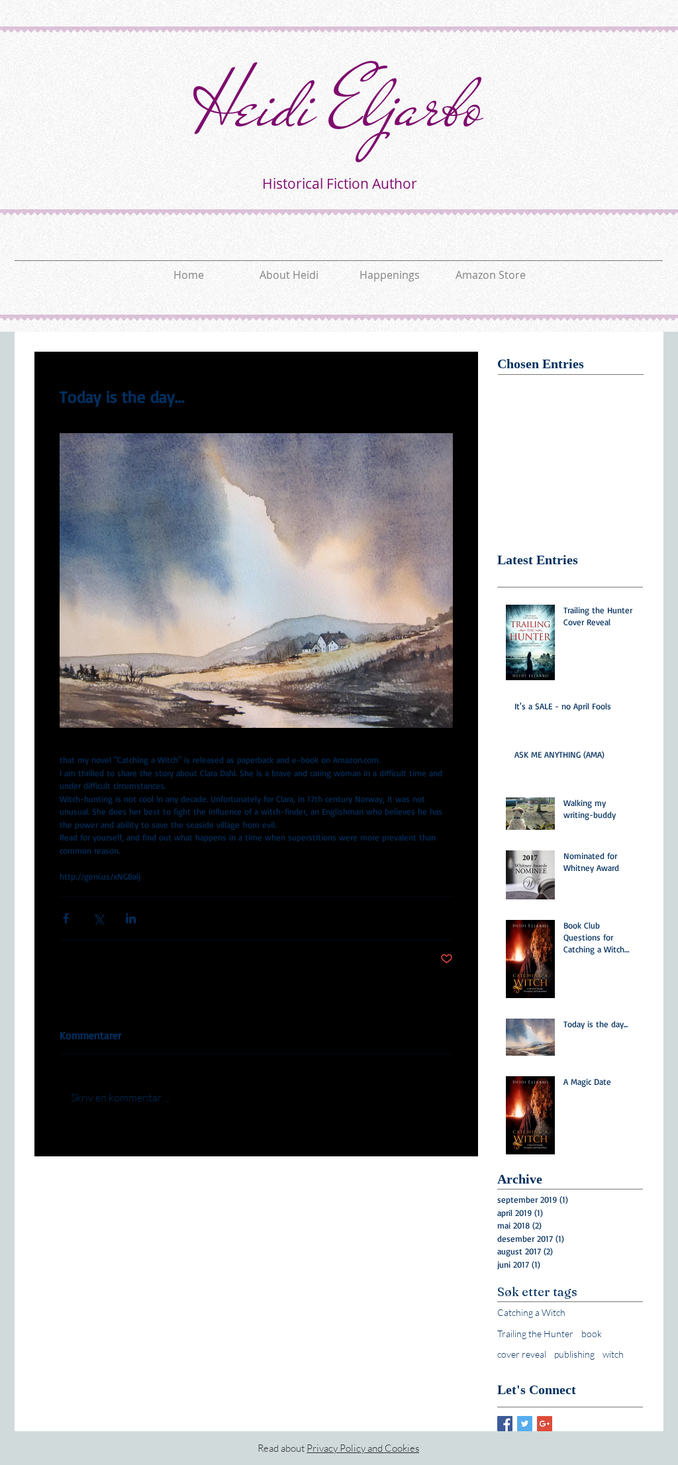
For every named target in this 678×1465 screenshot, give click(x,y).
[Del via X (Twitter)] (98, 918)
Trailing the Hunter (535, 1333)
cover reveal (521, 1354)
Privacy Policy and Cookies (363, 1448)
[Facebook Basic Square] (504, 1423)
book (591, 1333)
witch (613, 1354)
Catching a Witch (531, 1312)
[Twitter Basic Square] (524, 1423)
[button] (390, 269)
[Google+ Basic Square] (544, 1423)
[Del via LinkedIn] (130, 918)
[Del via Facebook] (66, 918)
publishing (574, 1354)
